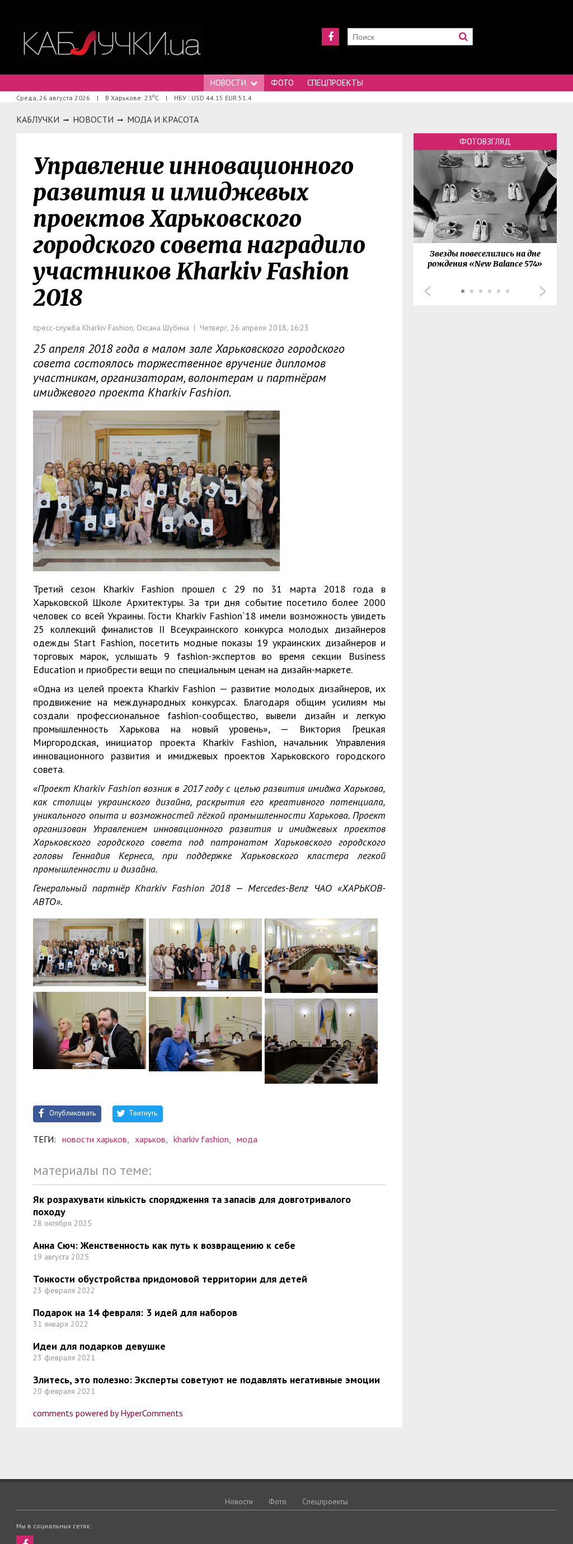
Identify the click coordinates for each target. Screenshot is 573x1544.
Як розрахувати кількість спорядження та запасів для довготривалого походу (192, 1205)
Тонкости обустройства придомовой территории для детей (170, 1278)
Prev (427, 291)
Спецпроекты (335, 82)
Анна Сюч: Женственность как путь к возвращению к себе (164, 1245)
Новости (228, 82)
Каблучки (37, 119)
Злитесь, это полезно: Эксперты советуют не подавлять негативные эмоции (206, 1379)
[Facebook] (330, 36)
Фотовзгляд (485, 141)
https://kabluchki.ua (110, 43)
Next (543, 291)
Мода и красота (163, 119)
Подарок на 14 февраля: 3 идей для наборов (135, 1312)
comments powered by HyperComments (108, 1413)
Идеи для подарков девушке (99, 1346)
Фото (282, 82)
